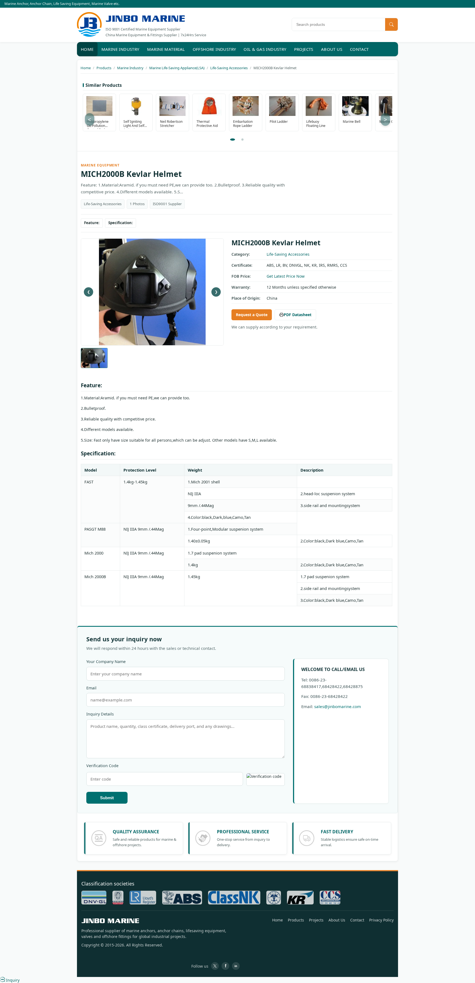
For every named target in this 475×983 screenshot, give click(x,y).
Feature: (92, 222)
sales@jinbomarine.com (337, 706)
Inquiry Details (100, 714)
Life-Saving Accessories (288, 254)
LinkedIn (236, 966)
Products (296, 920)
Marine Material (166, 49)
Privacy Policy (381, 920)
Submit (107, 797)
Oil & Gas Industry (265, 49)
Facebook (225, 966)
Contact (359, 49)
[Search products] (391, 24)
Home (87, 49)
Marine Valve (102, 3)
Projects (303, 49)
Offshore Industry (214, 49)
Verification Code (102, 765)
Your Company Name (106, 661)
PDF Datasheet (297, 314)
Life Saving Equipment (71, 3)
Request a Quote (251, 314)
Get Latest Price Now (286, 276)
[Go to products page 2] (242, 139)
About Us (331, 49)
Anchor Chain (41, 3)
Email (91, 687)
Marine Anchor (16, 3)
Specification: (120, 222)
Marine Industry (120, 49)
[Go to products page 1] (233, 139)
